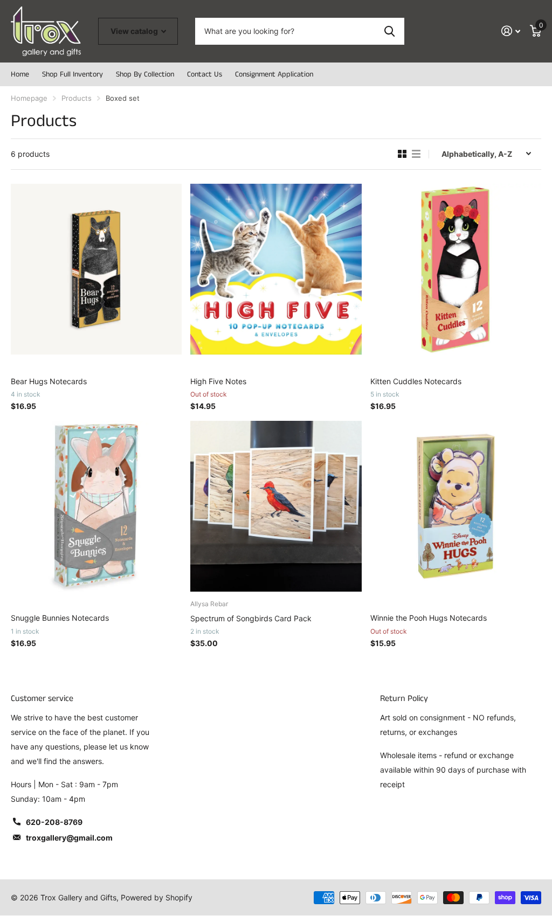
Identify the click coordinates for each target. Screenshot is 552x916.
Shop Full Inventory (72, 74)
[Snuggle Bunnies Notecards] (96, 506)
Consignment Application (274, 74)
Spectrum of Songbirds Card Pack (251, 618)
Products (76, 98)
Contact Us (204, 74)
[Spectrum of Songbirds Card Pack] (275, 506)
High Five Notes (218, 381)
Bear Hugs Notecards (49, 381)
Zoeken (389, 31)
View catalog (135, 31)
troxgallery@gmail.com (69, 837)
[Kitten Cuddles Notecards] (455, 269)
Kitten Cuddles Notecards (415, 381)
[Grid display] (402, 154)
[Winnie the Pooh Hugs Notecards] (455, 506)
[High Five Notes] (275, 269)
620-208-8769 (54, 822)
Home (20, 74)
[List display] (416, 154)
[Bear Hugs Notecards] (96, 269)
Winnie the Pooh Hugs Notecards (428, 617)
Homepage (29, 98)
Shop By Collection (145, 74)
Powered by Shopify (156, 897)
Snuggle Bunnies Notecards (60, 617)
